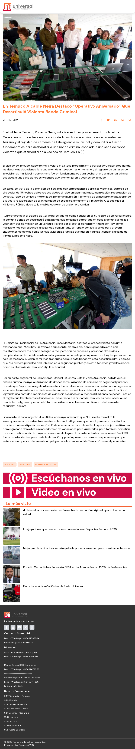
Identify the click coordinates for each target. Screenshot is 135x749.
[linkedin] (115, 120)
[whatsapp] (122, 120)
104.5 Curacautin (12, 725)
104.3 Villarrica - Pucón (15, 704)
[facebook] (101, 120)
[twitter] (108, 120)
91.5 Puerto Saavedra (14, 729)
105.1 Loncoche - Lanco (16, 708)
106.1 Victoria (11, 721)
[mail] (129, 120)
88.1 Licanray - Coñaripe (16, 712)
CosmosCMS (26, 745)
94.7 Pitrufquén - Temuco (17, 696)
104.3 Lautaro (11, 717)
